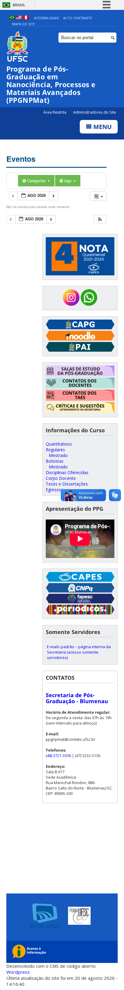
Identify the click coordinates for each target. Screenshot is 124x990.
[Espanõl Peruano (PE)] (26, 18)
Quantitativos (59, 444)
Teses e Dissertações (67, 484)
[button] (100, 219)
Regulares (55, 449)
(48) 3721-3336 (58, 755)
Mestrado (58, 455)
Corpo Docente (61, 478)
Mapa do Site (23, 24)
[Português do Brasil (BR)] (12, 18)
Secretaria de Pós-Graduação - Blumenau (77, 698)
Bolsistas (55, 461)
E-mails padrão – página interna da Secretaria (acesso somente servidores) (79, 652)
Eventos (21, 158)
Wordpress (18, 972)
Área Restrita (55, 112)
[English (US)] (19, 18)
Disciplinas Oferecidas (67, 472)
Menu (102, 127)
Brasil (19, 5)
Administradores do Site (94, 112)
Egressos (55, 489)
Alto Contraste (77, 18)
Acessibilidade (46, 18)
